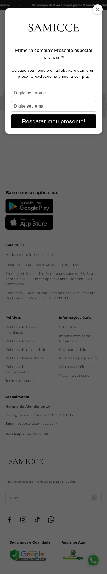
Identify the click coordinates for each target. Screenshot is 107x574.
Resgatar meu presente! (53, 121)
